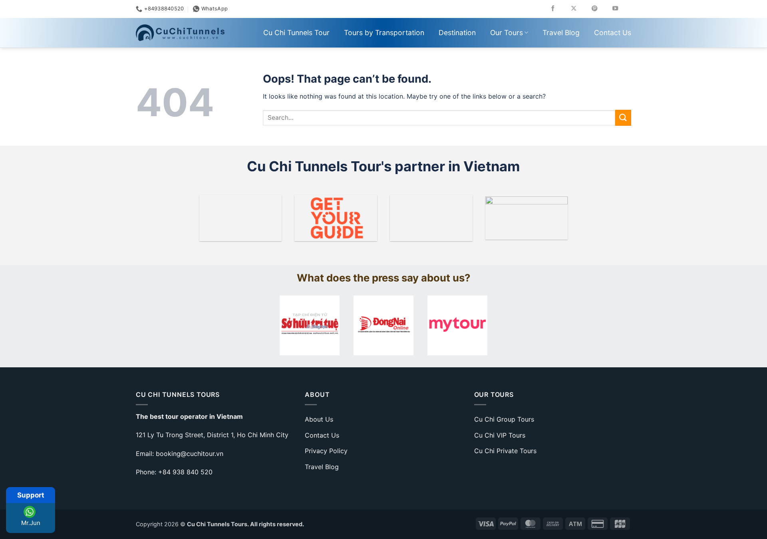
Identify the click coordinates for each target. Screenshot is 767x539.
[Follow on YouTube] (621, 9)
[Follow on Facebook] (558, 9)
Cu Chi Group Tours (504, 419)
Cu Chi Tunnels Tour (296, 32)
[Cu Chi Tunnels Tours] (180, 33)
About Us (319, 419)
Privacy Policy (326, 451)
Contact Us (612, 32)
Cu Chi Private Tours (505, 451)
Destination (457, 32)
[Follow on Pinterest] (600, 9)
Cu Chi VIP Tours (499, 435)
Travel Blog (561, 32)
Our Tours (506, 32)
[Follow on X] (579, 9)
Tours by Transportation (384, 32)
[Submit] (623, 117)
